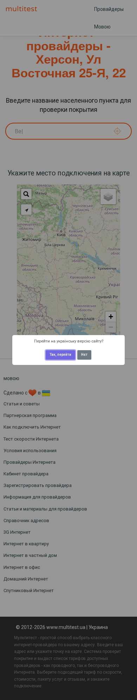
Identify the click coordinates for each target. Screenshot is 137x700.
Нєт (84, 355)
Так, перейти (60, 355)
